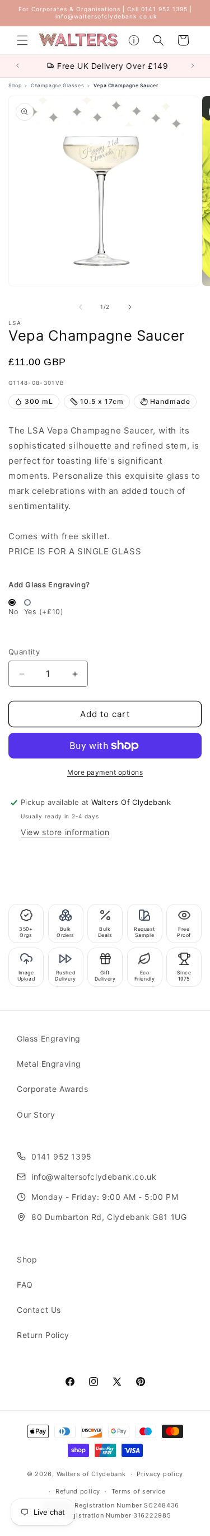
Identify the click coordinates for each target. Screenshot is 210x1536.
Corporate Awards (52, 1089)
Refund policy (77, 1491)
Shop (27, 1259)
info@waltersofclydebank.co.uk (93, 1176)
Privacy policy (160, 1474)
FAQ (25, 1284)
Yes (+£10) (44, 611)
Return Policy (43, 1335)
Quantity (24, 651)
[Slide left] (80, 307)
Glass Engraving (49, 1038)
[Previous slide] (16, 65)
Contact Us (39, 1309)
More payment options (105, 772)
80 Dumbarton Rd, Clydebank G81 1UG (108, 1217)
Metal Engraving (49, 1063)
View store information (65, 832)
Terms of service (138, 1491)
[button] (22, 40)
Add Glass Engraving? (49, 584)
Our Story (36, 1114)
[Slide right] (130, 307)
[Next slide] (194, 65)
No (13, 611)
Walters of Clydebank (91, 1474)
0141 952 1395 (61, 1156)
